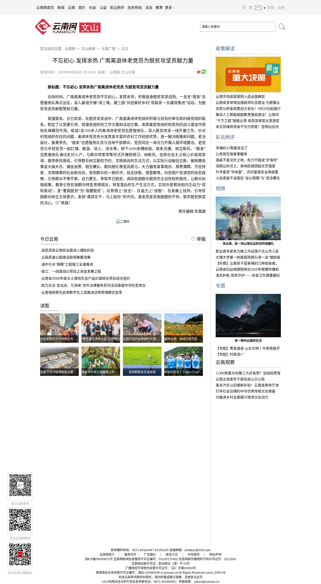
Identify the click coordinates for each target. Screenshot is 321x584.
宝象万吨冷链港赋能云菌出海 (59, 372)
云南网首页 (45, 8)
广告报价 (150, 554)
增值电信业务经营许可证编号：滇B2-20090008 (128, 572)
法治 (148, 8)
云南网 (70, 49)
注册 (281, 8)
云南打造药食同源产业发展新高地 (145, 339)
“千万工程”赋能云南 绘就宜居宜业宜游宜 (247, 121)
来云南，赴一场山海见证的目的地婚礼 (248, 243)
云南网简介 (107, 554)
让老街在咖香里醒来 (231, 154)
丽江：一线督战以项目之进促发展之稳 (71, 271)
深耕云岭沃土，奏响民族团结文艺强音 (245, 166)
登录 (270, 8)
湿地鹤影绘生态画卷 (142, 372)
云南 (71, 8)
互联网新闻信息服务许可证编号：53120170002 (146, 559)
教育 (159, 8)
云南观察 (225, 362)
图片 (82, 8)
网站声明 (215, 554)
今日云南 (49, 239)
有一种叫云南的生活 (248, 341)
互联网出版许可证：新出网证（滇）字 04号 (160, 563)
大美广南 (108, 49)
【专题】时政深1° (230, 354)
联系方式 (172, 554)
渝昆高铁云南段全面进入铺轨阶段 (67, 250)
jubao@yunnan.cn (206, 581)
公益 (103, 8)
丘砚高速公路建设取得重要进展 (66, 257)
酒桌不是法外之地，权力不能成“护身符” (247, 160)
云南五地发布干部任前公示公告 (240, 379)
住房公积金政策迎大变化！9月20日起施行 (248, 109)
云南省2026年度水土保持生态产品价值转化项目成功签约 (85, 278)
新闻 (60, 8)
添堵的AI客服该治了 (232, 148)
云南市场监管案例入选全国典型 (240, 97)
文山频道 (88, 49)
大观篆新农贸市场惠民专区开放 (61, 339)
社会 (92, 8)
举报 (200, 239)
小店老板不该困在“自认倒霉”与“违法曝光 (248, 178)
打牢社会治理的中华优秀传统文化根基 (245, 391)
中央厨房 (194, 554)
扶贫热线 (135, 8)
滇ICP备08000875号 (99, 559)
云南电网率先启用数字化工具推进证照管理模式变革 (81, 292)
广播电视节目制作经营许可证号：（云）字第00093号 (160, 568)
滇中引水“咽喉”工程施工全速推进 (67, 264)
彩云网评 (117, 8)
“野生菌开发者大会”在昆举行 (101, 339)
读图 (44, 305)
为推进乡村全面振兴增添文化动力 (242, 397)
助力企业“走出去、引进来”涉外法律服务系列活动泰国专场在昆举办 (93, 285)
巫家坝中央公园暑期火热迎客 (101, 372)
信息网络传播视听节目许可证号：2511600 (207, 559)
